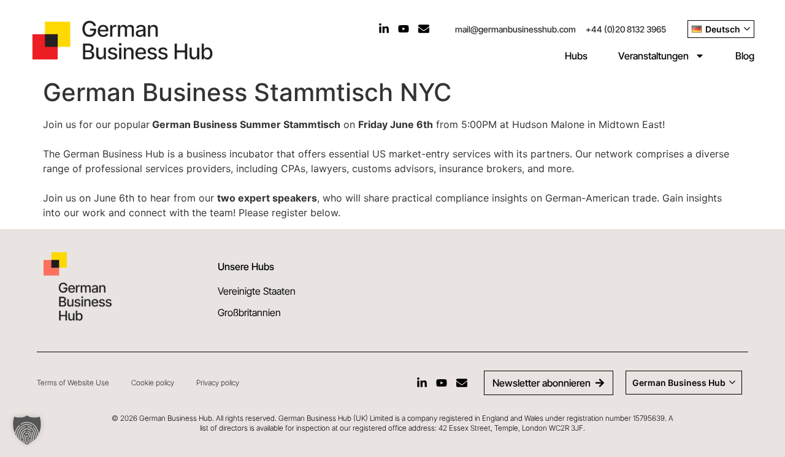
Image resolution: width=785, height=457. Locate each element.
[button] (27, 430)
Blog (744, 56)
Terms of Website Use (73, 382)
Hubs (576, 56)
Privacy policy (217, 382)
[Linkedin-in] (384, 29)
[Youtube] (403, 29)
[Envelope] (424, 29)
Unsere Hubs (246, 266)
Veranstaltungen (653, 56)
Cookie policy (152, 382)
